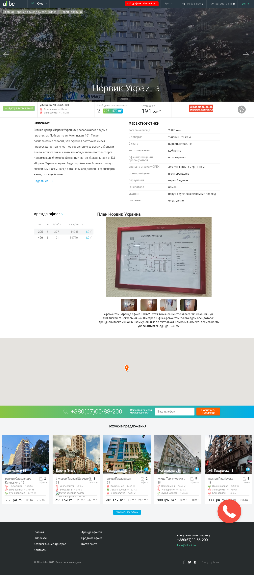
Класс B (53, 11)
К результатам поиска (21, 108)
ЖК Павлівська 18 (170, 470)
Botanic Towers (219, 470)
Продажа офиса (91, 538)
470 (114, 111)
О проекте (40, 538)
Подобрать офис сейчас (141, 3)
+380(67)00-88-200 (96, 411)
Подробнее (41, 181)
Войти (245, 3)
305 (106, 111)
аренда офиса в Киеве (31, 11)
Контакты (40, 550)
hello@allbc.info (186, 545)
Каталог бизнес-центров (50, 544)
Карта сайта (89, 544)
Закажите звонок (229, 511)
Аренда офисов (91, 532)
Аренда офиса (47, 214)
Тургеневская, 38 (118, 470)
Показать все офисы (127, 512)
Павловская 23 (66, 470)
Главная (9, 11)
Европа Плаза (14, 470)
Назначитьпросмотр (208, 411)
